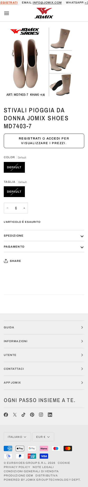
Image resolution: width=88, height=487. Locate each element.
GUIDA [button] (9, 327)
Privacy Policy (17, 467)
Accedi (53, 138)
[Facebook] (6, 415)
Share (15, 261)
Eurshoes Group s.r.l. (27, 463)
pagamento (14, 246)
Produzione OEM (18, 475)
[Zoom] (9, 90)
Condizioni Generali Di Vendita (31, 471)
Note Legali (43, 467)
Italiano (15, 437)
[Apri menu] (11, 13)
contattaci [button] (14, 368)
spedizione (13, 235)
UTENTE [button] (10, 355)
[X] (15, 415)
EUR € (41, 437)
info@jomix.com (47, 2)
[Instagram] (41, 415)
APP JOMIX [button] (12, 382)
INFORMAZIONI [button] (15, 341)
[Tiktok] (23, 415)
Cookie (64, 463)
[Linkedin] (50, 415)
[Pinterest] (32, 415)
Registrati (30, 138)
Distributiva (46, 475)
